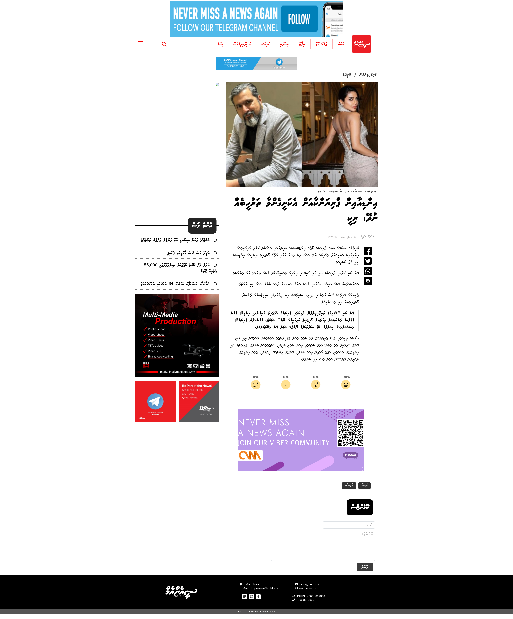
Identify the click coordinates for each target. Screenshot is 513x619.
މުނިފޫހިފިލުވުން (242, 44)
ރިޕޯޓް (302, 44)
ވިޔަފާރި (284, 44)
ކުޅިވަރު (265, 44)
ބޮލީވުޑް (347, 75)
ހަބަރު (341, 44)
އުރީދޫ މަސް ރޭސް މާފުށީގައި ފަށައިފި (188, 253)
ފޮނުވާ (364, 567)
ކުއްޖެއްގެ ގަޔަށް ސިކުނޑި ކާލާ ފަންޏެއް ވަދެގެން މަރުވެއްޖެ (175, 240)
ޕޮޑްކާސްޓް (321, 44)
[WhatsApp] (368, 271)
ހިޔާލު (220, 44)
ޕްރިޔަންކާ (349, 485)
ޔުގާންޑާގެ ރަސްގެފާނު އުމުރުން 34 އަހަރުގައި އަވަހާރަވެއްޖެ (175, 284)
